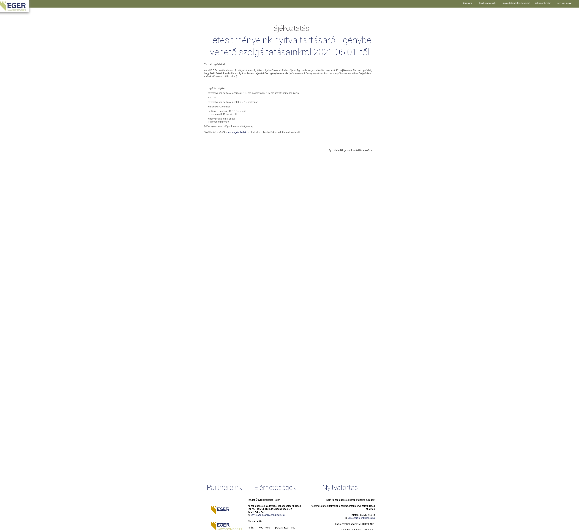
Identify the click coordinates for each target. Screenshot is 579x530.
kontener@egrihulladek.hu (361, 518)
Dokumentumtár (543, 3)
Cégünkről (467, 3)
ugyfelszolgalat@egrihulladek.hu (268, 515)
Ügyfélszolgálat (564, 3)
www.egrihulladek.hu (238, 132)
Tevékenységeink (487, 3)
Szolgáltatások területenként (516, 3)
